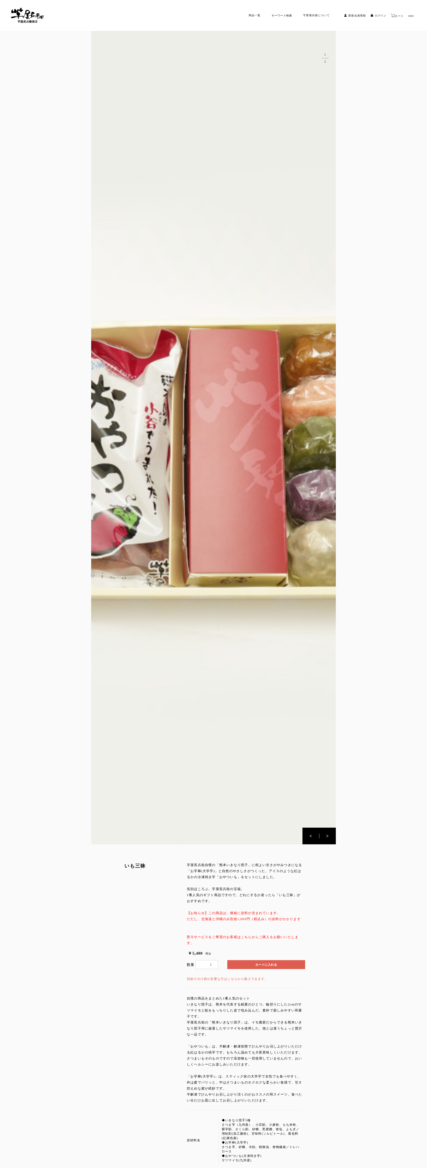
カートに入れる (266, 964)
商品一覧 (254, 15)
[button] (327, 836)
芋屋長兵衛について (316, 15)
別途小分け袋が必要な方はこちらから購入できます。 (227, 978)
